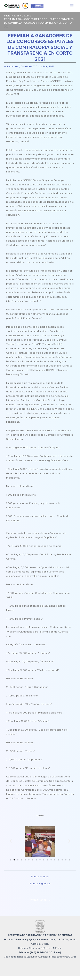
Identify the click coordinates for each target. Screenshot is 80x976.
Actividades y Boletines (18, 66)
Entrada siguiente (40, 883)
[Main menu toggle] (72, 6)
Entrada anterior (40, 876)
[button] (10, 841)
